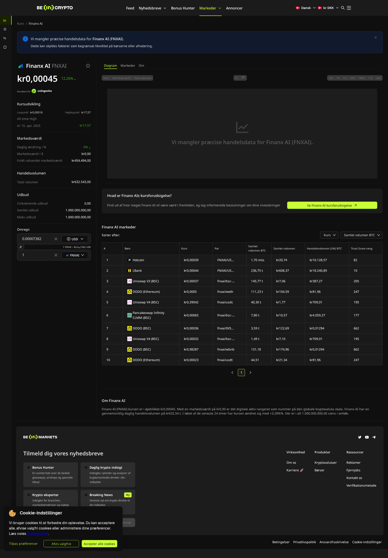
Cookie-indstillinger (367, 542)
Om (141, 65)
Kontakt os (354, 478)
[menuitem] (6, 20)
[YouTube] (367, 437)
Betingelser (281, 542)
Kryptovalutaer (326, 462)
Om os (291, 462)
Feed (130, 8)
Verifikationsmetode (361, 485)
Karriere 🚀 (295, 470)
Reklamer (353, 462)
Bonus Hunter (183, 8)
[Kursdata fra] (42, 91)
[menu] (6, 34)
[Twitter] (359, 437)
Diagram (110, 65)
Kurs (20, 23)
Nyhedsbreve (150, 8)
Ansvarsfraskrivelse (334, 542)
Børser (319, 470)
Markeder (207, 8)
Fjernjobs (353, 470)
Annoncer (234, 8)
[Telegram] (374, 437)
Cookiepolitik (37, 533)
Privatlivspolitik (304, 542)
